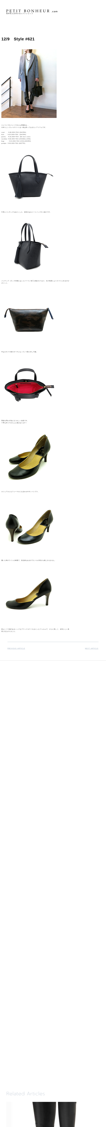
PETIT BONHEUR (32, 11)
